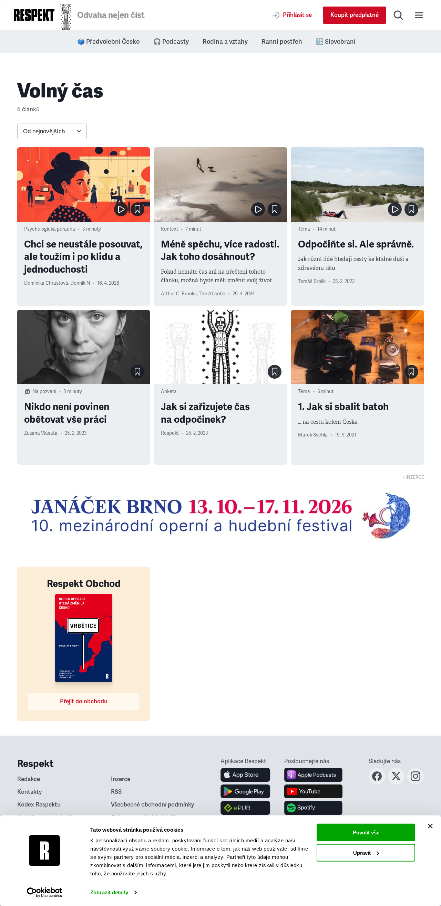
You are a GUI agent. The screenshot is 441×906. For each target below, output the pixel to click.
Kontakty (29, 792)
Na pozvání (44, 391)
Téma (304, 229)
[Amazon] (245, 808)
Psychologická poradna (49, 229)
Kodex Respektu (39, 804)
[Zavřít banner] (430, 826)
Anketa (169, 391)
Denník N (80, 283)
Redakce (28, 779)
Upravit (362, 852)
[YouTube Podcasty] (313, 791)
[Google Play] (245, 791)
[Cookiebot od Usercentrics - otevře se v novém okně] (44, 892)
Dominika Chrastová (46, 283)
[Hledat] (398, 15)
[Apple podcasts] (313, 775)
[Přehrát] (121, 209)
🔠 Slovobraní (336, 41)
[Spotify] (313, 808)
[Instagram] (415, 782)
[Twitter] (396, 782)
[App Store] (245, 775)
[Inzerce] (220, 515)
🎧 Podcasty (171, 41)
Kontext (169, 229)
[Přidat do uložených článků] (137, 209)
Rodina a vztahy (225, 41)
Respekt (170, 433)
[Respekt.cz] (34, 15)
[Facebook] (377, 782)
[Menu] (419, 15)
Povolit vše (366, 832)
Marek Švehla (313, 435)
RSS (116, 792)
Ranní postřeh (281, 41)
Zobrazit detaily (109, 892)
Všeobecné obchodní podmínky (152, 804)
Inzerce (120, 779)
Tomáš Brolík (312, 281)
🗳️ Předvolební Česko (108, 41)
